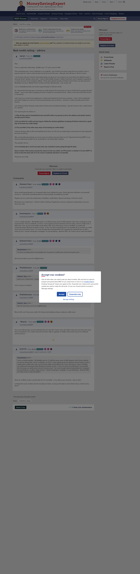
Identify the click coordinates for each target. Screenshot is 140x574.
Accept (61, 294)
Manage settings (68, 299)
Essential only (75, 294)
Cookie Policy (89, 282)
